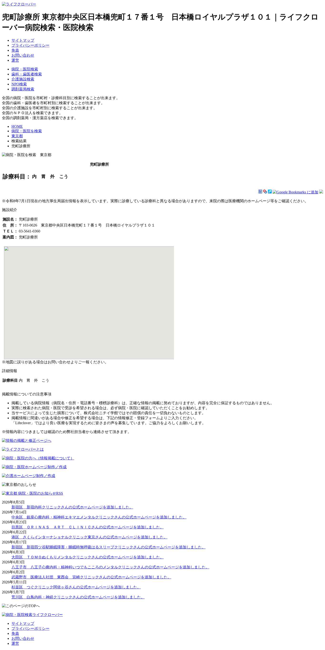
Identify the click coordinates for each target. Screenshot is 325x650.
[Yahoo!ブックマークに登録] (265, 192)
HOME (17, 126)
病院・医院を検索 (26, 131)
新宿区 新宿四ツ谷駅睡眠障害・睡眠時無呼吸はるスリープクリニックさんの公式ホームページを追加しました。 (108, 547)
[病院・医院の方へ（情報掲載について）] (38, 458)
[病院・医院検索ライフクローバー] (32, 615)
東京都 (17, 136)
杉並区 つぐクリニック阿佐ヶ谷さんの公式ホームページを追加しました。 (76, 587)
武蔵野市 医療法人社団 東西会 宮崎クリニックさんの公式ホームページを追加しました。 (91, 577)
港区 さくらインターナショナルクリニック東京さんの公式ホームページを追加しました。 (89, 537)
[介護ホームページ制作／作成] (28, 476)
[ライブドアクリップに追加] (270, 192)
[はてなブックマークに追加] (260, 192)
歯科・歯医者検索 (26, 74)
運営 (15, 60)
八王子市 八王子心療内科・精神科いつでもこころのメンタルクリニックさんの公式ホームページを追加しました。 (110, 567)
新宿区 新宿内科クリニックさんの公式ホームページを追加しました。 (72, 507)
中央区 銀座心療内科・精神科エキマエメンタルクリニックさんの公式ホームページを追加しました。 (99, 517)
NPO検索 (19, 84)
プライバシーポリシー (30, 45)
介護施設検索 (22, 79)
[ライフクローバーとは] (23, 449)
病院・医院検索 (24, 69)
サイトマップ (22, 40)
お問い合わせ (22, 55)
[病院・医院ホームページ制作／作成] (34, 467)
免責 (15, 50)
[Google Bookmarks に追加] (295, 192)
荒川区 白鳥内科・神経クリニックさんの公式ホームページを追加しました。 (78, 597)
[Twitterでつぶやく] (321, 192)
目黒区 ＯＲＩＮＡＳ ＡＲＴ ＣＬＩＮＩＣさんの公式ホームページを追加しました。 (87, 527)
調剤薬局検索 (22, 89)
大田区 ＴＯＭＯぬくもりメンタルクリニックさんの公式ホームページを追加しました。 (87, 557)
